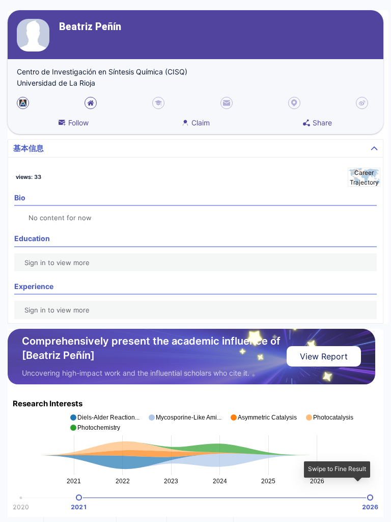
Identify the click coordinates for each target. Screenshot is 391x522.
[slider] (78, 497)
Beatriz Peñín (90, 27)
